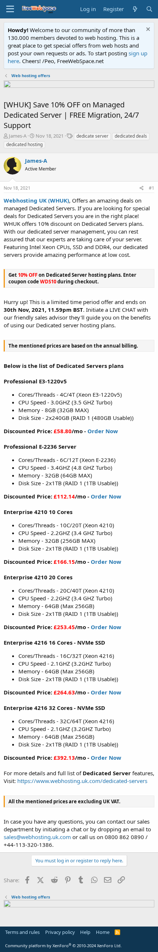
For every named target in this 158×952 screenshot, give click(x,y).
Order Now (102, 431)
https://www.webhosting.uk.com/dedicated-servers (82, 780)
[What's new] (135, 9)
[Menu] (10, 9)
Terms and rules (22, 932)
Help (85, 932)
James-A (17, 135)
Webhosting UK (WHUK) (36, 200)
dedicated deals (131, 136)
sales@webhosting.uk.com (37, 837)
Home (102, 932)
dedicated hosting (24, 144)
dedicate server (92, 136)
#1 (151, 188)
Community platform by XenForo (63, 945)
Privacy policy (60, 932)
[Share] (141, 188)
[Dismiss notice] (147, 30)
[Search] (149, 9)
